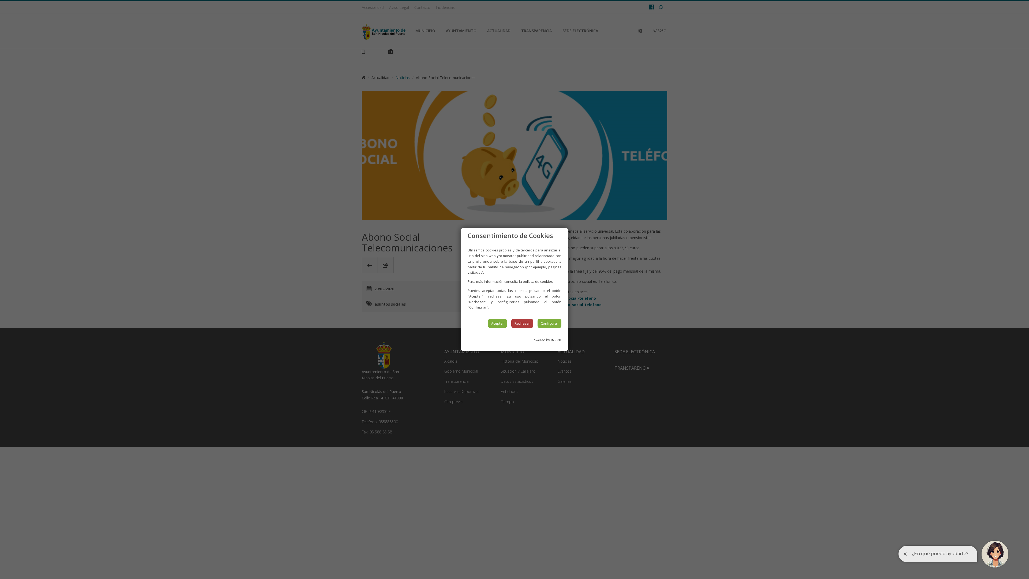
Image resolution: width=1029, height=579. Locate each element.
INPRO (556, 340)
